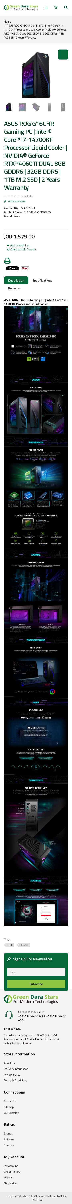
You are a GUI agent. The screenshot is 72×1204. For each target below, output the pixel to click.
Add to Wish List (19, 245)
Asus (17, 216)
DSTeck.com (37, 1200)
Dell (10, 945)
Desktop (24, 945)
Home (7, 21)
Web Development (49, 1196)
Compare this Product (23, 249)
